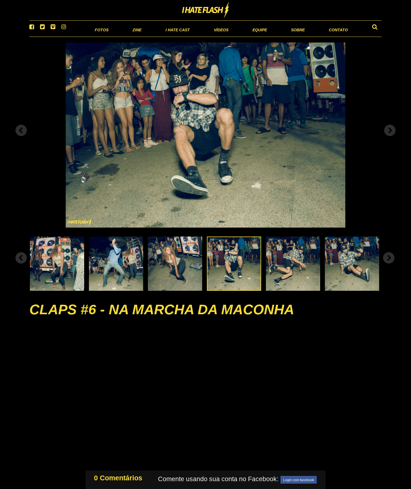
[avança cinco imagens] (21, 265)
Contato (333, 36)
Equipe (243, 36)
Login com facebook (298, 479)
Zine (100, 36)
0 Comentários (118, 477)
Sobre (287, 36)
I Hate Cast (148, 36)
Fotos (63, 36)
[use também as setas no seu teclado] (21, 137)
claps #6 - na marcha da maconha (161, 316)
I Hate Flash (205, 10)
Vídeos (199, 36)
